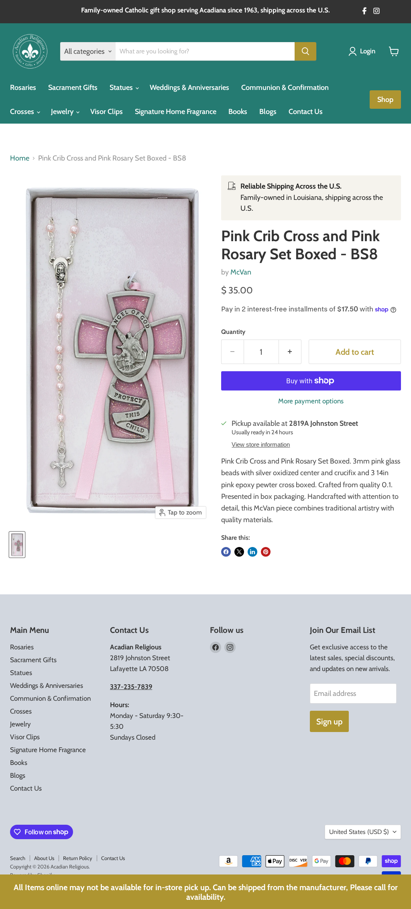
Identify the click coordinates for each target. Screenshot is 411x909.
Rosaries (23, 87)
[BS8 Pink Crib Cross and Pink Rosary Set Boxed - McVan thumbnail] (17, 544)
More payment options (311, 401)
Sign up (329, 721)
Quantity (233, 332)
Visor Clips (106, 111)
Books (237, 111)
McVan (240, 272)
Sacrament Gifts (73, 87)
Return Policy (77, 858)
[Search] (305, 51)
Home (19, 158)
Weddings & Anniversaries (189, 87)
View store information (261, 444)
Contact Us (306, 111)
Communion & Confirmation (285, 87)
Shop (385, 99)
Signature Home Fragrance (175, 111)
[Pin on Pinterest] (266, 552)
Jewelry (63, 111)
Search (17, 858)
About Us (44, 858)
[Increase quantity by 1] (290, 352)
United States (359, 832)
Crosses (23, 111)
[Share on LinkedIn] (252, 552)
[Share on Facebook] (226, 552)
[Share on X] (239, 552)
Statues (122, 87)
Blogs (268, 111)
